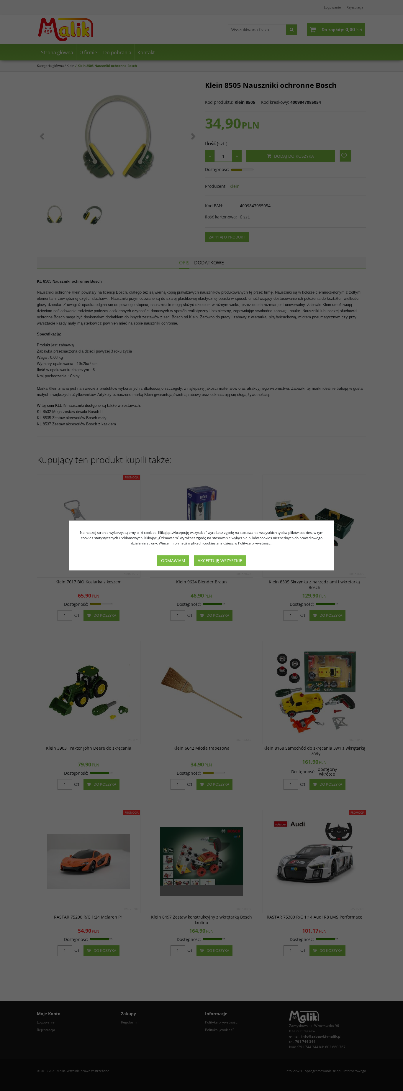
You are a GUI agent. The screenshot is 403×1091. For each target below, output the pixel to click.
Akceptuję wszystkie (220, 560)
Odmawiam (173, 560)
